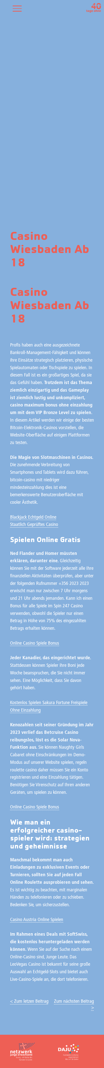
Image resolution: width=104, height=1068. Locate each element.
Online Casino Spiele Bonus (34, 643)
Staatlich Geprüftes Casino (34, 524)
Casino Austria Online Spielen (36, 920)
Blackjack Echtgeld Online (33, 517)
